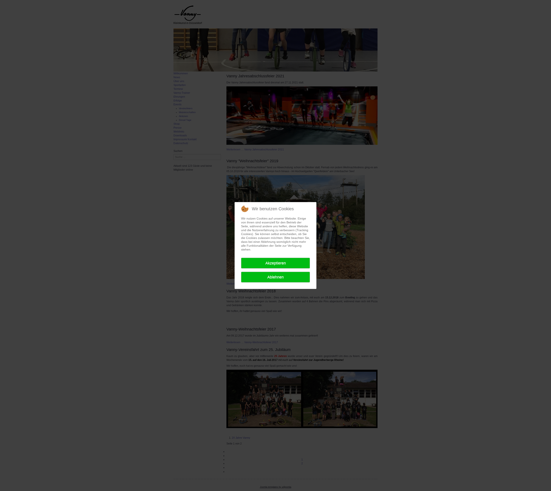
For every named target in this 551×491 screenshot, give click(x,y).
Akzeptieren (275, 263)
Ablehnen (275, 277)
